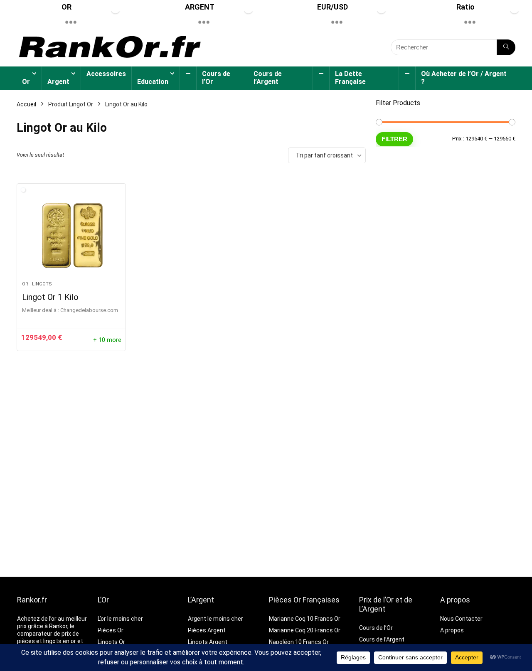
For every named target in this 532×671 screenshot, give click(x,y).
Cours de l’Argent (268, 78)
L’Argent (201, 599)
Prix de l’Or (376, 599)
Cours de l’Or (216, 78)
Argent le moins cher (215, 618)
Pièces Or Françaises (304, 599)
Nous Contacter (461, 618)
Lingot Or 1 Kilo (50, 297)
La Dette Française (350, 78)
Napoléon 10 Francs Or (299, 642)
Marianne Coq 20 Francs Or (304, 630)
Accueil (26, 104)
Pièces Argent (207, 630)
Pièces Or (110, 630)
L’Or (103, 599)
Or (26, 82)
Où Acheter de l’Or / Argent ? (464, 78)
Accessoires (106, 74)
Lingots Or (111, 642)
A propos (455, 599)
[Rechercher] (506, 47)
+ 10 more (107, 340)
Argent (58, 82)
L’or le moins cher (120, 618)
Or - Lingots (37, 284)
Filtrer (394, 139)
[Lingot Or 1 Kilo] (71, 236)
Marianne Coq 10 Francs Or (304, 618)
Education (152, 82)
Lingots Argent (207, 642)
